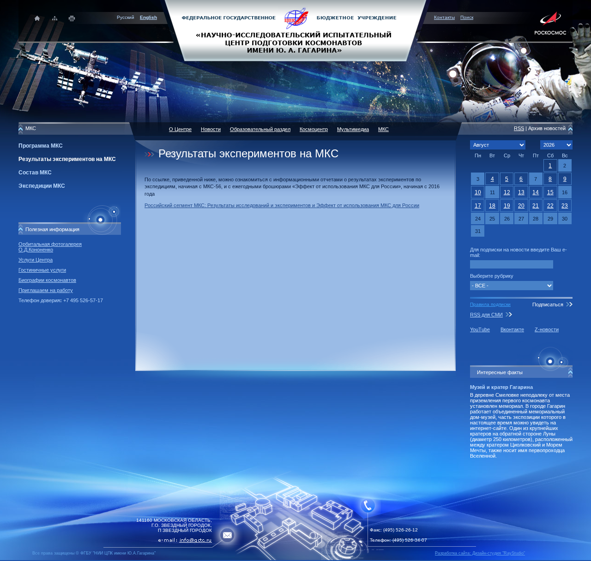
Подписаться (547, 304)
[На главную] (295, 30)
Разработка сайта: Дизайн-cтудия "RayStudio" (480, 553)
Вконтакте (512, 329)
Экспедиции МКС (41, 186)
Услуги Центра (35, 260)
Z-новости (547, 329)
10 (478, 192)
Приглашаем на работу (45, 290)
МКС (383, 129)
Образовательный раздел (260, 129)
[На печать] (72, 18)
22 (550, 206)
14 (535, 192)
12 (507, 192)
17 (478, 206)
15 (550, 192)
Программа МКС (40, 146)
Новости (211, 129)
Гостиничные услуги (42, 270)
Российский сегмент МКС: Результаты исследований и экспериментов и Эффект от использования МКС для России (282, 205)
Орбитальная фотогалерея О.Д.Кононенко (50, 246)
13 (521, 192)
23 (564, 206)
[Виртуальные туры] (295, 558)
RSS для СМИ (486, 314)
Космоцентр (314, 129)
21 (535, 206)
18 (492, 206)
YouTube (480, 329)
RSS (519, 128)
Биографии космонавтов (47, 280)
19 (507, 206)
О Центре (180, 129)
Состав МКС (35, 172)
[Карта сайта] (55, 18)
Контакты (444, 17)
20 (521, 206)
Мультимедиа (353, 129)
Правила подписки (490, 304)
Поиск (466, 17)
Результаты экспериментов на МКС (67, 159)
